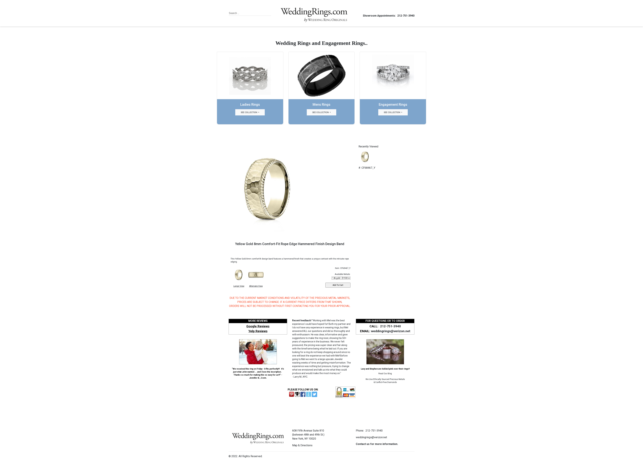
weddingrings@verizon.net (390, 331)
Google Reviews (257, 326)
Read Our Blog (385, 373)
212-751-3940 (405, 15)
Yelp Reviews (257, 331)
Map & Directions (302, 445)
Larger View (238, 286)
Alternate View (256, 286)
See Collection (249, 112)
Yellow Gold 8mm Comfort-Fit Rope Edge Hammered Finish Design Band (289, 244)
